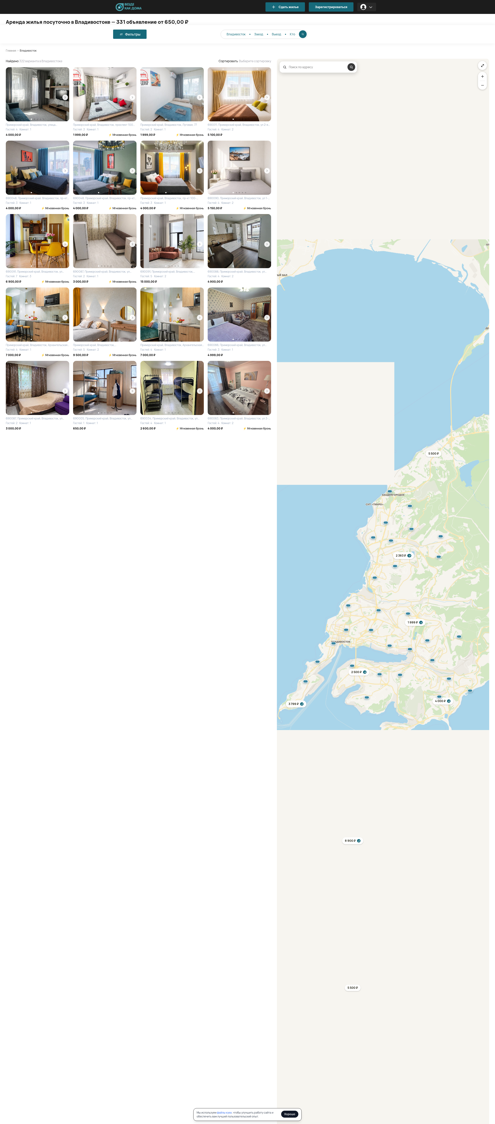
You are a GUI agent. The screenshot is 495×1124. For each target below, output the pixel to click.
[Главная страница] (134, 7)
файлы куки (224, 1112)
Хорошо (289, 1114)
